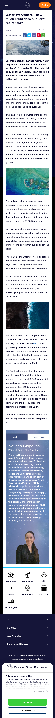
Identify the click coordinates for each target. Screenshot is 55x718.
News (8, 30)
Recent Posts (39, 437)
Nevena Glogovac (24, 446)
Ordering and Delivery (17, 644)
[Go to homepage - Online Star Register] (27, 5)
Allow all (27, 702)
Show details (38, 691)
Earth (36, 343)
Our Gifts (11, 628)
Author (16, 437)
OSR (9, 620)
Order (45, 5)
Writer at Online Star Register (23, 450)
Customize (26, 710)
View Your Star (14, 636)
